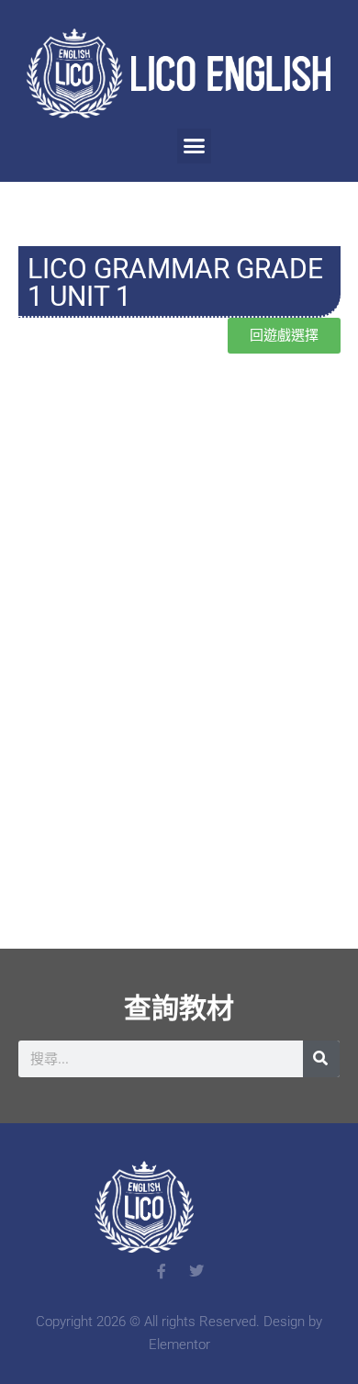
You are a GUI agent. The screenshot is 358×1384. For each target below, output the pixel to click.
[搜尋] (321, 1059)
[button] (194, 146)
